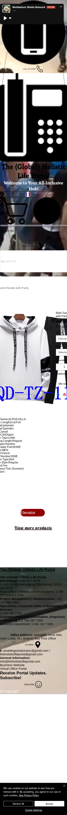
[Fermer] (62, 788)
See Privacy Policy (29, 795)
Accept (49, 803)
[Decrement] (58, 367)
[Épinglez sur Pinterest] (65, 394)
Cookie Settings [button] (33, 810)
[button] (61, 6)
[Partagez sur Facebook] (58, 394)
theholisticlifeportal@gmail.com (21, 654)
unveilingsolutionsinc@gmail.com (25, 650)
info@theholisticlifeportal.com (20, 661)
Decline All (18, 803)
